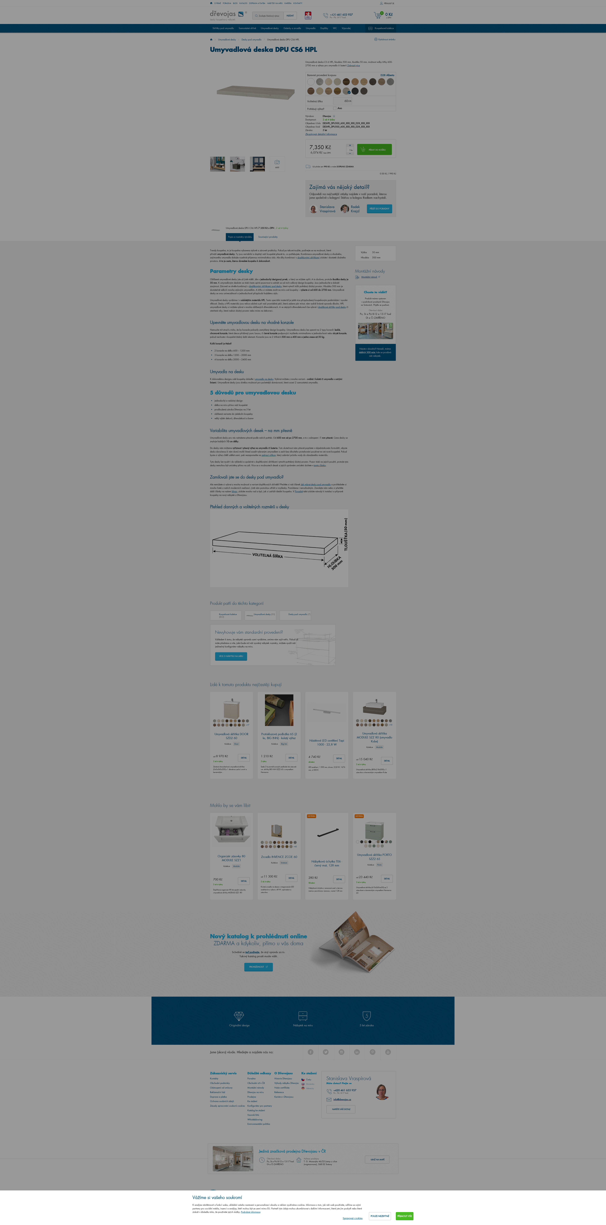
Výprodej (346, 28)
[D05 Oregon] (337, 82)
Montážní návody (255, 1087)
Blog (235, 3)
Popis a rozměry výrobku (240, 236)
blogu (234, 491)
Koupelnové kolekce (384, 28)
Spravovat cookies (352, 1218)
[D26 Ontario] (328, 91)
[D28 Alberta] (346, 91)
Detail (244, 758)
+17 (247, 725)
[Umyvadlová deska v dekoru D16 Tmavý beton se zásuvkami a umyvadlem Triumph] (237, 164)
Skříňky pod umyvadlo (223, 28)
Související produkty (268, 236)
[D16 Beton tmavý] (372, 82)
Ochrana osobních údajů (222, 1101)
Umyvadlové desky (270, 28)
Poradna (227, 3)
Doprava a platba (257, 3)
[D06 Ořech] (346, 82)
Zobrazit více (353, 65)
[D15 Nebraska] (364, 82)
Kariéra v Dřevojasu (283, 1096)
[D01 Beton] (319, 82)
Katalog (243, 3)
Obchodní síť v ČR (256, 1083)
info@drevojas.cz (342, 1099)
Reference (279, 1092)
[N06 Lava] (364, 91)
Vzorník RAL (253, 1114)
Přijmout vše (404, 1216)
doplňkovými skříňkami (308, 257)
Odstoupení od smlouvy (221, 1087)
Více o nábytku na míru (231, 656)
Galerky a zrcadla (292, 28)
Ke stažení (252, 1101)
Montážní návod (369, 276)
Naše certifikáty (282, 1087)
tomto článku (320, 465)
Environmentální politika (258, 1123)
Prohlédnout (256, 966)
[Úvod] (211, 39)
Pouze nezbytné (380, 1216)
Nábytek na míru (275, 3)
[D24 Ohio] (319, 91)
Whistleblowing (254, 1119)
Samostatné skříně (247, 28)
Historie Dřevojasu (283, 1078)
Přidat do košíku (377, 150)
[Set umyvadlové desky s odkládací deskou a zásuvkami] (217, 164)
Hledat (290, 15)
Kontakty (297, 3)
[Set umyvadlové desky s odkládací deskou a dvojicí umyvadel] (257, 164)
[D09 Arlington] (355, 82)
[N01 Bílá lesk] (311, 82)
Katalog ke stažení (256, 1110)
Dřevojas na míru (255, 1092)
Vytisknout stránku (386, 39)
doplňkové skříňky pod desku (332, 307)
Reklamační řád (217, 1092)
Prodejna (251, 1096)
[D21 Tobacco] (311, 91)
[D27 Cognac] (337, 91)
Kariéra (288, 3)
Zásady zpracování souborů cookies (227, 1105)
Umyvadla (310, 28)
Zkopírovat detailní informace (321, 134)
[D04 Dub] (328, 82)
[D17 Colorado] (381, 82)
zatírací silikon (269, 455)
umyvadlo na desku (264, 379)
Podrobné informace (250, 1211)
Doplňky (324, 28)
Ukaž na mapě (377, 1159)
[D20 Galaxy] (390, 82)
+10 (390, 725)
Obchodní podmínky (220, 1083)
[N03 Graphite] (355, 91)
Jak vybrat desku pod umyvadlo (316, 484)
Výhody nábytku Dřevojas (286, 1083)
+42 (295, 846)
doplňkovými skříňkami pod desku (265, 286)
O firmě (217, 3)
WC (335, 28)
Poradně (299, 491)
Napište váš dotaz (341, 1109)
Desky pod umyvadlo (251, 39)
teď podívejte (252, 952)
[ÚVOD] (211, 3)
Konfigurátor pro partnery (259, 1105)
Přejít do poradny (379, 208)
